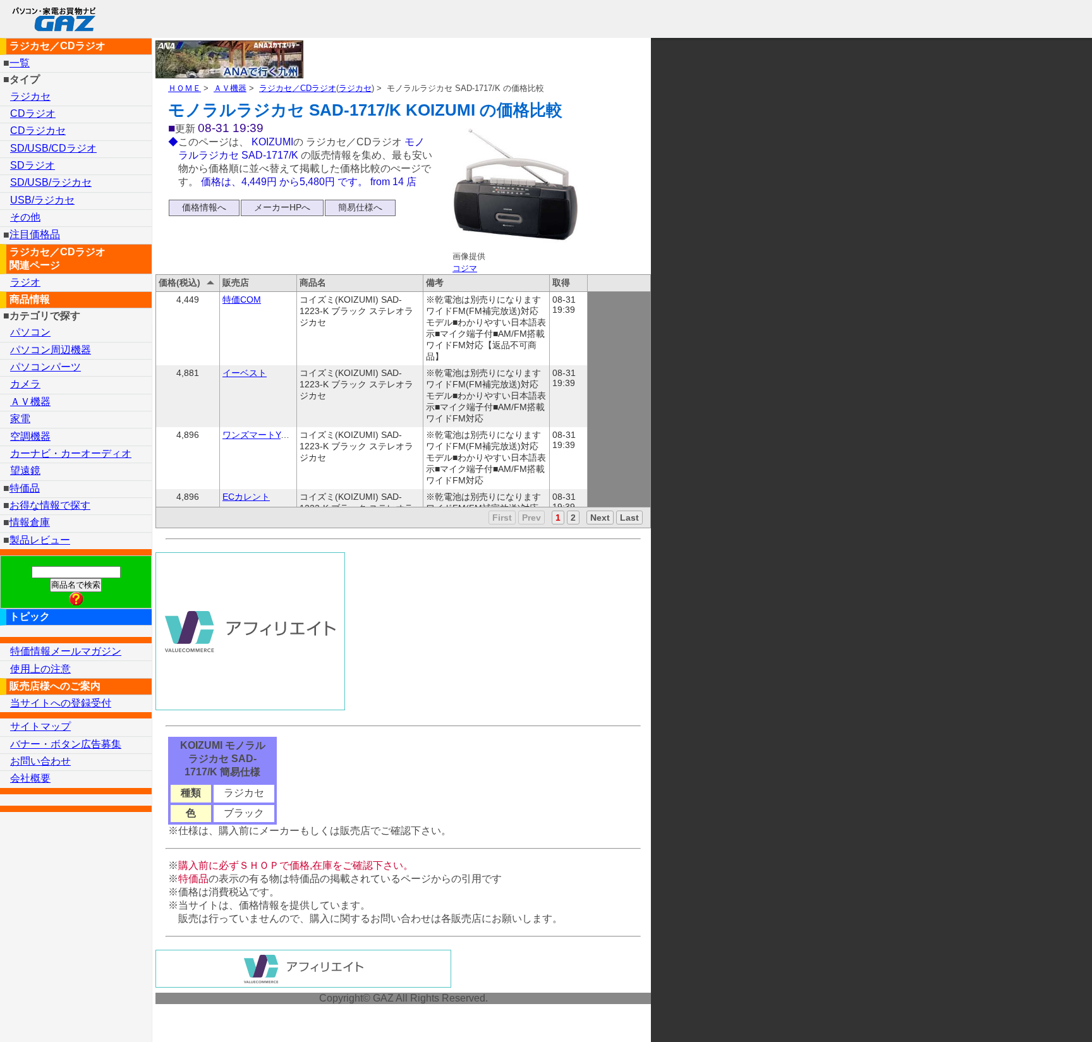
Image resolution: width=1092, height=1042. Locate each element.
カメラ (25, 384)
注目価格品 (34, 234)
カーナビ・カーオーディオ (70, 453)
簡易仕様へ (360, 207)
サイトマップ (40, 726)
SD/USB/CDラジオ (53, 148)
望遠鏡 (25, 470)
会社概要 (30, 778)
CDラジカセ (38, 130)
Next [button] (600, 517)
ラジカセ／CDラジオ (297, 88)
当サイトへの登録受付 (60, 703)
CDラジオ (33, 113)
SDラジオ (32, 165)
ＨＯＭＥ (184, 88)
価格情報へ (204, 207)
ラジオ (25, 282)
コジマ (464, 268)
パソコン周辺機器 (50, 349)
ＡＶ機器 (230, 88)
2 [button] (573, 517)
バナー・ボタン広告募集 (65, 744)
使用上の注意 (40, 668)
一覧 (19, 63)
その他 (25, 217)
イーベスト (244, 373)
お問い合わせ (40, 761)
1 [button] (558, 517)
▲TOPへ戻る (1037, 1015)
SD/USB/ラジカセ (51, 182)
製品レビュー (39, 540)
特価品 (24, 488)
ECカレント (246, 497)
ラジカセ (355, 88)
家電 (20, 418)
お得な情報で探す (49, 505)
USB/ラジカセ (42, 200)
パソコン (30, 332)
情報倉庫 (29, 522)
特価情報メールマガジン (65, 651)
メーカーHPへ (282, 207)
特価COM (241, 299)
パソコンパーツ (45, 366)
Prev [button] (531, 517)
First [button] (502, 517)
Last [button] (629, 517)
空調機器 (30, 436)
